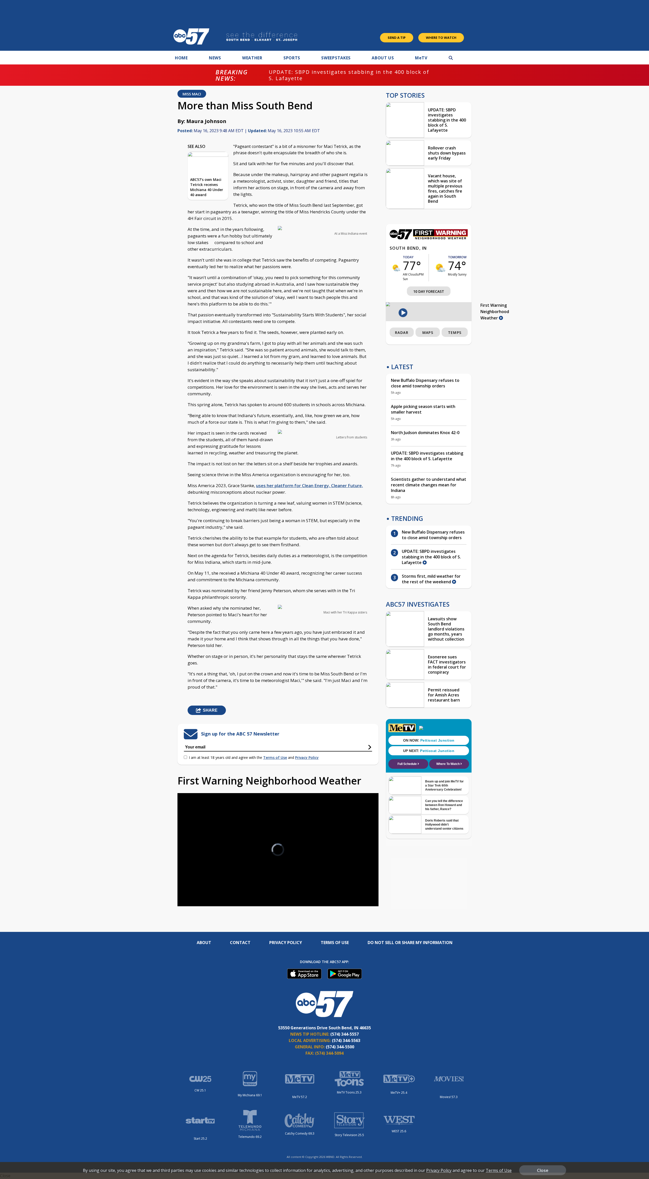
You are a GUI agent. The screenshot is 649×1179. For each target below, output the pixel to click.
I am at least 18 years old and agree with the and (254, 757)
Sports (291, 58)
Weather (252, 58)
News (215, 58)
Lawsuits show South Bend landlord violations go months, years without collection (446, 629)
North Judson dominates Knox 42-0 (425, 432)
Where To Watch (441, 37)
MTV (421, 58)
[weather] (396, 268)
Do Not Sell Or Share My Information (410, 942)
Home (181, 58)
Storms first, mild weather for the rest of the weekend (431, 579)
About (204, 942)
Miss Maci (192, 93)
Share (210, 710)
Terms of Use (275, 757)
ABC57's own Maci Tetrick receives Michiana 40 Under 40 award (206, 187)
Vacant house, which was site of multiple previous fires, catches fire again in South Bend (445, 188)
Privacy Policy (307, 757)
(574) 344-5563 (346, 1040)
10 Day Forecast (428, 291)
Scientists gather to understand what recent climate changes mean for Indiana (428, 484)
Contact (240, 942)
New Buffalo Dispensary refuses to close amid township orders (425, 383)
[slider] (195, 884)
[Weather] (429, 238)
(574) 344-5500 (340, 1047)
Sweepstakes (336, 58)
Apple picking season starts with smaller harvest (423, 409)
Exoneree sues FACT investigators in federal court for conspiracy (447, 664)
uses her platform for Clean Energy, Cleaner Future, (309, 485)
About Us (383, 58)
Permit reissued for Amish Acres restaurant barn (444, 695)
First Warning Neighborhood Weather (494, 311)
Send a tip (397, 37)
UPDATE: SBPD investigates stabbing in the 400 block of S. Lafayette (349, 75)
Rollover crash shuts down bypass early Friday (447, 153)
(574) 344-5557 (344, 1034)
